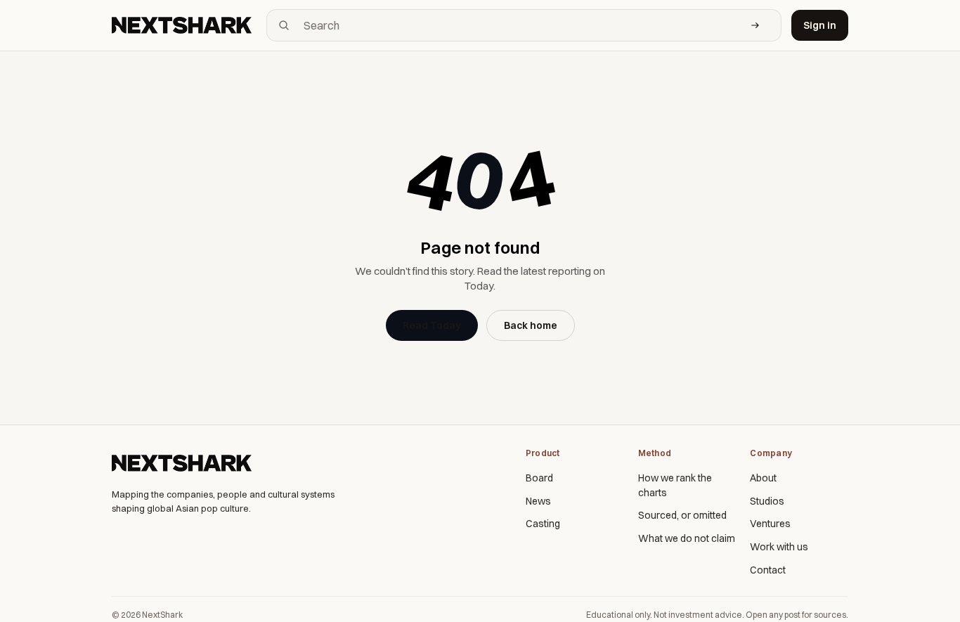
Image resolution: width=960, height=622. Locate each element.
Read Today (432, 325)
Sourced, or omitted (682, 515)
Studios (767, 501)
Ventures (770, 523)
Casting (543, 523)
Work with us (779, 546)
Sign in (819, 25)
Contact (768, 570)
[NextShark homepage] (184, 25)
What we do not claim (686, 538)
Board (539, 478)
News (538, 501)
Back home (530, 325)
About (763, 478)
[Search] (755, 25)
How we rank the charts (675, 485)
